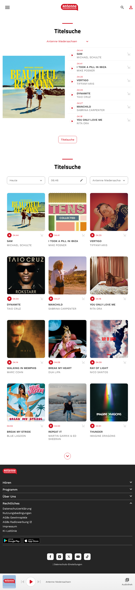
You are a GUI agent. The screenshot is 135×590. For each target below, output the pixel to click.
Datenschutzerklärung (17, 508)
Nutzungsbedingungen (17, 513)
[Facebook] (50, 556)
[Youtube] (78, 556)
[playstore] (12, 540)
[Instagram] (59, 556)
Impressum (10, 526)
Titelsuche (67, 139)
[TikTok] (87, 556)
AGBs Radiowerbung (16, 522)
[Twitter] (69, 556)
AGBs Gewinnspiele (15, 517)
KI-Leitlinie (10, 530)
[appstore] (31, 540)
